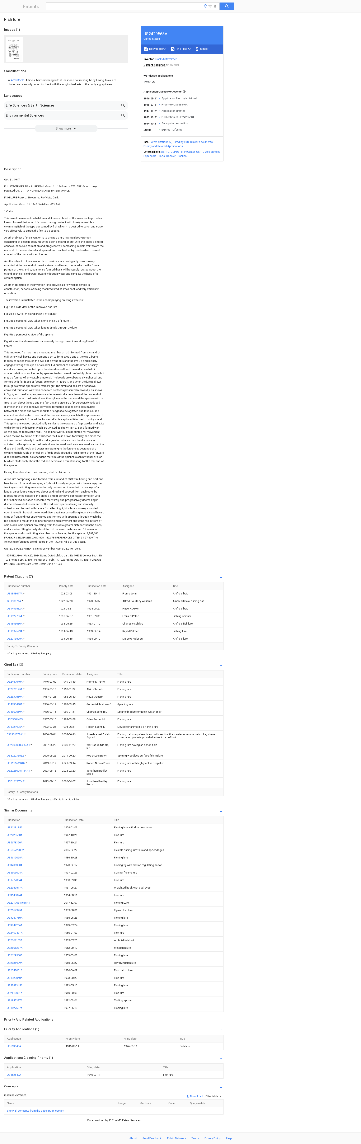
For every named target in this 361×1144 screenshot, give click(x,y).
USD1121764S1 (16, 781)
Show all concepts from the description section (35, 1110)
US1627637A (15, 1007)
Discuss (182, 155)
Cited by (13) (181, 141)
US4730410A (15, 704)
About (133, 1138)
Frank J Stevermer (166, 59)
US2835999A (15, 962)
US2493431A (15, 932)
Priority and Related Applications (163, 146)
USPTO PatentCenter (183, 151)
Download (196, 1096)
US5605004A (15, 872)
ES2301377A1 (15, 734)
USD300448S (15, 719)
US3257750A (15, 917)
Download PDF (158, 48)
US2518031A (15, 992)
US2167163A (15, 940)
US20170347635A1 (18, 902)
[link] (66, 82)
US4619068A (15, 857)
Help (229, 1138)
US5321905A (15, 726)
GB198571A (14, 601)
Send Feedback (151, 1138)
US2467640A (15, 681)
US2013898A (15, 638)
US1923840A (15, 977)
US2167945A (15, 910)
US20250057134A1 (19, 770)
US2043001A (15, 970)
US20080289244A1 (19, 745)
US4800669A (15, 711)
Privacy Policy (213, 1138)
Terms (195, 1138)
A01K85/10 (18, 80)
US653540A (14, 1046)
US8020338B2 (15, 755)
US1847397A (15, 1000)
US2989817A (15, 887)
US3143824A (15, 895)
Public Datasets (176, 1138)
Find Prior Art (183, 48)
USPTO (165, 151)
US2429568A (15, 835)
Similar (204, 48)
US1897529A (15, 631)
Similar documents (201, 141)
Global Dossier (166, 155)
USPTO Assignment (208, 151)
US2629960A (15, 955)
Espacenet (150, 155)
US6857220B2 (15, 850)
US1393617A (15, 593)
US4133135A (15, 827)
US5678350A (15, 842)
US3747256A (15, 925)
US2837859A (15, 696)
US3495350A (15, 865)
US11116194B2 (16, 763)
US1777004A (15, 880)
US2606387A (15, 947)
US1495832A (15, 608)
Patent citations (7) (161, 141)
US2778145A (15, 689)
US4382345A (15, 985)
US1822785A (15, 616)
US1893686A (15, 623)
